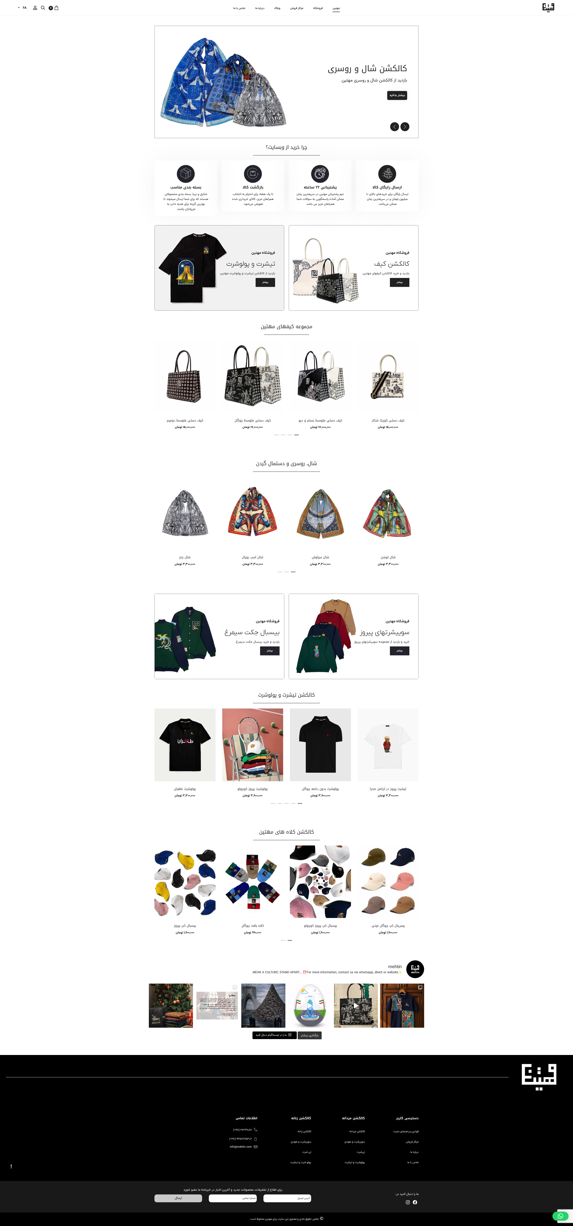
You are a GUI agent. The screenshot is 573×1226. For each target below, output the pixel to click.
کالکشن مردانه (357, 1131)
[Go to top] (11, 1166)
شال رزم (252, 557)
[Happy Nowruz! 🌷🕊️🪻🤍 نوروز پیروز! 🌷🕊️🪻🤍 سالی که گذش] (310, 1006)
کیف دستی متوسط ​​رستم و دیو (388, 420)
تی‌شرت (361, 1152)
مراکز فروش (296, 8)
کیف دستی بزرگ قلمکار (185, 420)
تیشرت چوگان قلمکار (185, 789)
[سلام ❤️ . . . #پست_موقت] (217, 1006)
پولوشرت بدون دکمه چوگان (388, 789)
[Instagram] (407, 1202)
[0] (56, 8)
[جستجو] (43, 8)
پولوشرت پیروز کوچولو (320, 789)
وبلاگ (277, 8)
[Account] (35, 8)
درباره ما (259, 8)
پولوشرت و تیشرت (355, 1162)
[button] (394, 126)
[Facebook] (415, 1202)
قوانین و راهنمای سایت (406, 1131)
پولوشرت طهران (253, 789)
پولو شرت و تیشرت (300, 1162)
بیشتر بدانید (386, 95)
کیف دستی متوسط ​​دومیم (253, 420)
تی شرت (306, 1152)
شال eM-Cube (185, 557)
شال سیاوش (388, 557)
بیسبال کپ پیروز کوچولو (320, 926)
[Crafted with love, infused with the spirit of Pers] (356, 1006)
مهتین (336, 8)
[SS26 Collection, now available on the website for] (402, 1006)
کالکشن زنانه (304, 1131)
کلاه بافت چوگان (253, 926)
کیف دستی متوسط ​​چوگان (320, 420)
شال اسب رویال (320, 557)
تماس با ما (239, 8)
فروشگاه (318, 8)
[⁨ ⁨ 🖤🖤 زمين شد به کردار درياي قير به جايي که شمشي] (263, 1006)
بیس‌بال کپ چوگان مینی (388, 926)
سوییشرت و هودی (354, 1142)
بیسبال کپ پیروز (185, 926)
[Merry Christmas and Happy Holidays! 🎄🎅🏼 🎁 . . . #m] (171, 1006)
